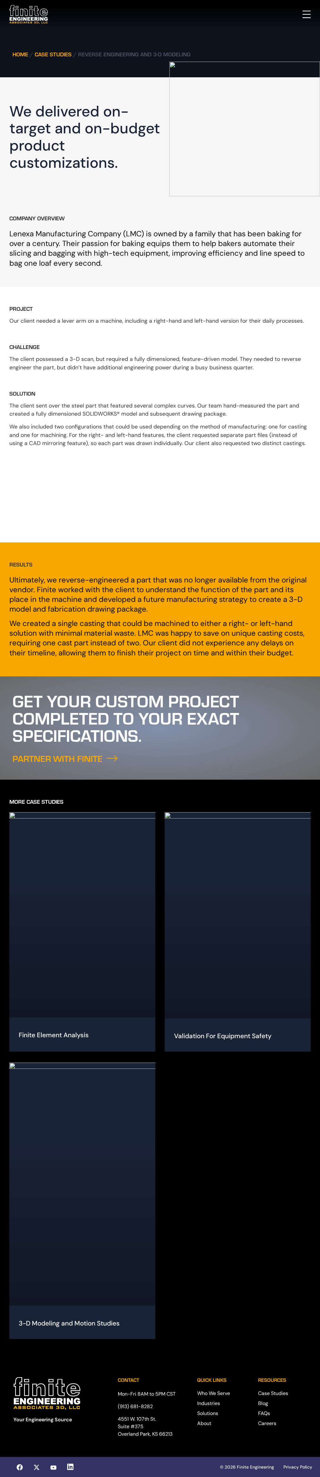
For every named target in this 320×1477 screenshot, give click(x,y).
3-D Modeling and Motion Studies (69, 1323)
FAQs (264, 1413)
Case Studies (53, 54)
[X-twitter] (36, 1467)
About (204, 1423)
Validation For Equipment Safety (223, 1036)
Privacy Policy (297, 1467)
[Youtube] (53, 1467)
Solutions (207, 1413)
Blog (263, 1403)
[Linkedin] (70, 1467)
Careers (267, 1423)
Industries (208, 1403)
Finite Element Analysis (54, 1035)
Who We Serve (213, 1393)
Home (20, 54)
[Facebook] (20, 1467)
